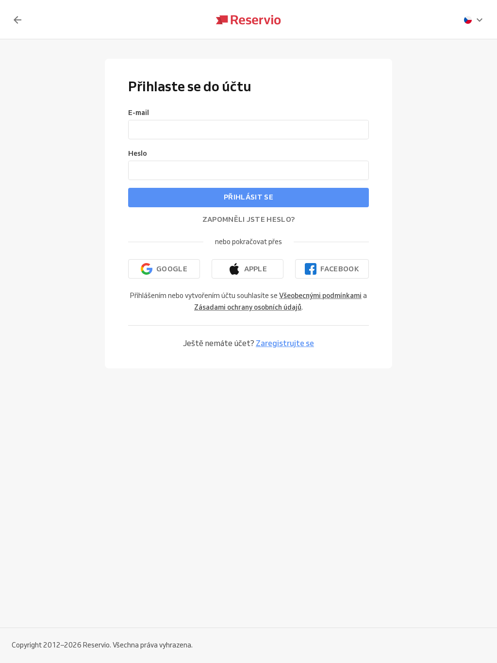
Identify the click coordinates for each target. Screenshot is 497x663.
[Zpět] (17, 20)
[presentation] (473, 20)
